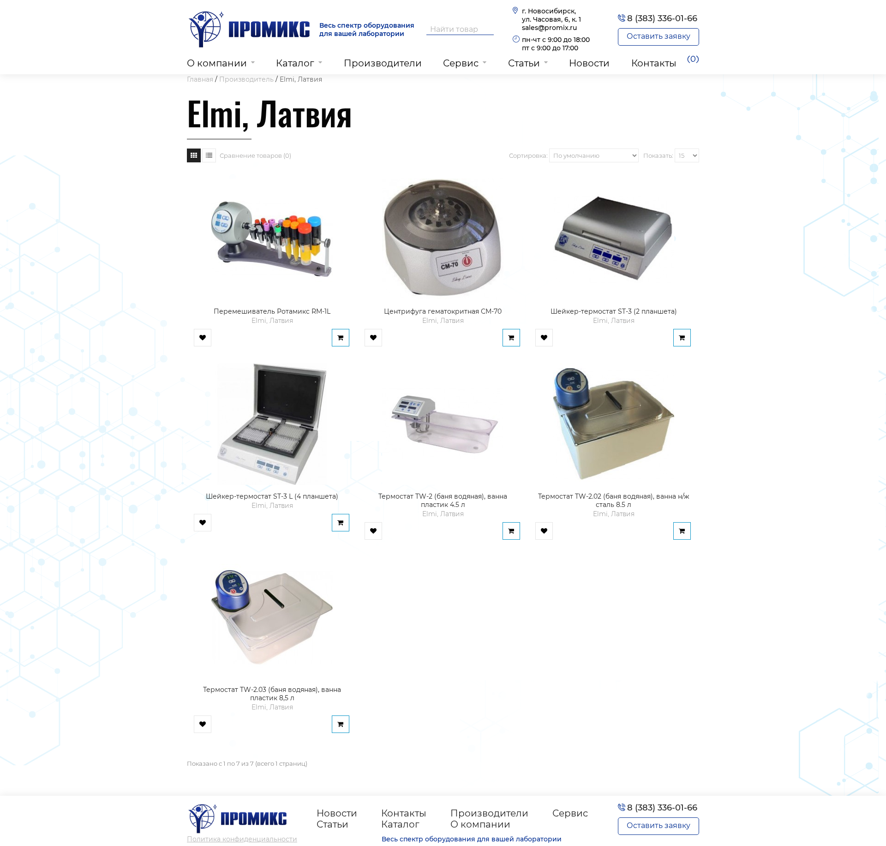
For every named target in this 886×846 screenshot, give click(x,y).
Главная (200, 79)
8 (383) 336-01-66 (662, 18)
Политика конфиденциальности (242, 839)
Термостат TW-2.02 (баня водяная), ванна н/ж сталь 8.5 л (613, 500)
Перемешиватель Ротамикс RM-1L (272, 311)
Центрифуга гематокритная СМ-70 (443, 311)
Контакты (653, 63)
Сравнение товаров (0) (255, 155)
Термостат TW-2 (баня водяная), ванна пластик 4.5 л (442, 500)
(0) (693, 59)
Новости (589, 63)
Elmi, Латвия (301, 79)
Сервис (461, 63)
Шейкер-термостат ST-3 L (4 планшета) (272, 496)
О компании (217, 63)
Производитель (246, 79)
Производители (383, 63)
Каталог (295, 63)
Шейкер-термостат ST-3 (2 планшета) (614, 311)
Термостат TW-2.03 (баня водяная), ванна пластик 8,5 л (272, 693)
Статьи (524, 63)
